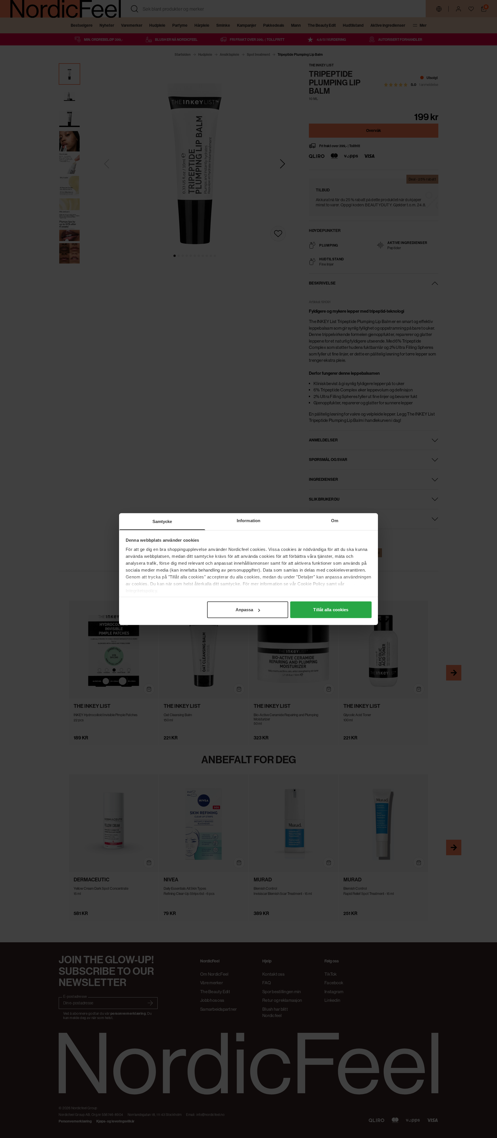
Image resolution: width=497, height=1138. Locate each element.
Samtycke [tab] (162, 521)
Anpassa (244, 609)
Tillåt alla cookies (330, 609)
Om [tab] (334, 520)
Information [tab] (248, 520)
